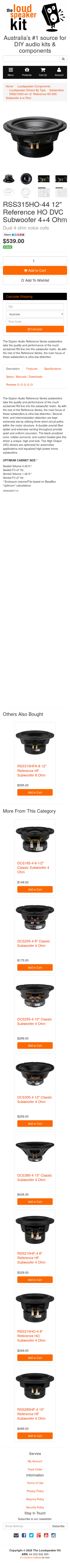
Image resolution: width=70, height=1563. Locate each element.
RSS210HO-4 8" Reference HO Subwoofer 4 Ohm (31, 1336)
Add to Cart (36, 270)
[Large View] (9, 179)
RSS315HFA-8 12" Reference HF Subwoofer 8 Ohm (31, 770)
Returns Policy (35, 1499)
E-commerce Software (31, 1557)
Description (13, 369)
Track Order (35, 1469)
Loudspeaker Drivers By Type (27, 90)
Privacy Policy (35, 1491)
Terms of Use (35, 1483)
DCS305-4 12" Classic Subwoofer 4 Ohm (34, 1099)
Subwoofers (56, 90)
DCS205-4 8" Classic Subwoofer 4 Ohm (33, 943)
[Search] (63, 58)
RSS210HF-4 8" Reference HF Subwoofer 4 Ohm (31, 1258)
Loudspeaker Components (34, 86)
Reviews (11, 384)
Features (32, 369)
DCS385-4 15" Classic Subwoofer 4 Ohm (34, 1177)
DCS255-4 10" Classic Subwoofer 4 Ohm (34, 1021)
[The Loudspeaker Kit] (35, 17)
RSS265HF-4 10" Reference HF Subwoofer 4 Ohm (31, 1414)
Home (9, 86)
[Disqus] (35, 546)
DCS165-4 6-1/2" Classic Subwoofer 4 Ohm (33, 867)
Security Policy (35, 1507)
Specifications (52, 369)
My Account (35, 1461)
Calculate (36, 329)
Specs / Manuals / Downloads (24, 376)
